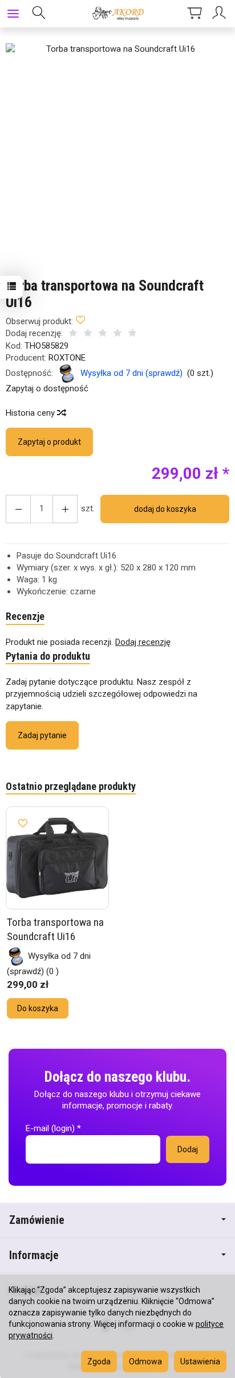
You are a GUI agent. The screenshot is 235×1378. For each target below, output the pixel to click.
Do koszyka (37, 1008)
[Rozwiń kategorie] (13, 13)
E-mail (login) (50, 1128)
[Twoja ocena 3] (102, 334)
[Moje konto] (220, 13)
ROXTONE (67, 358)
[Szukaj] (38, 13)
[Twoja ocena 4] (117, 334)
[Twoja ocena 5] (132, 334)
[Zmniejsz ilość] (65, 509)
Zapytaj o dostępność (47, 388)
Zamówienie (36, 1220)
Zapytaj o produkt (49, 441)
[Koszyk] (194, 13)
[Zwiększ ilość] (18, 509)
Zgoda (99, 1361)
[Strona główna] (117, 13)
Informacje (34, 1255)
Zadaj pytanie (42, 735)
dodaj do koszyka (165, 509)
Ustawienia (200, 1361)
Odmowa (145, 1361)
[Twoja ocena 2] (87, 334)
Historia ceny (31, 413)
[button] (116, 153)
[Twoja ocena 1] (73, 334)
